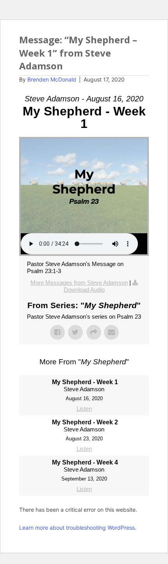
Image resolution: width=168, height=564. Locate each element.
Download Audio (84, 289)
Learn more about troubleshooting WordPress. (77, 527)
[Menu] (140, 48)
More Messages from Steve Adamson (79, 282)
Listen (84, 408)
